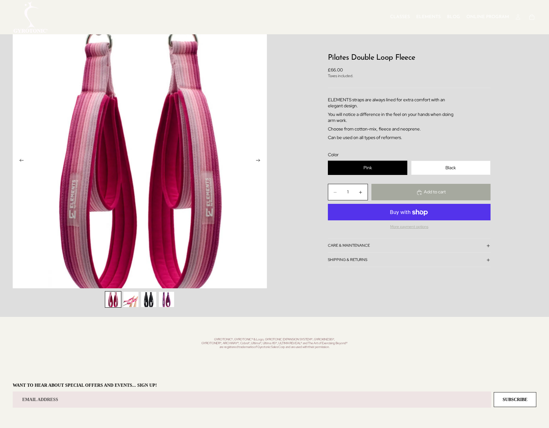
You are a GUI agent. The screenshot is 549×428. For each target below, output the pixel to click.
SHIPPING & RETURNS (347, 259)
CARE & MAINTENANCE (349, 245)
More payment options (409, 226)
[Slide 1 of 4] (113, 299)
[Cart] (532, 17)
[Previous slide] (20, 161)
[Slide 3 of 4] (148, 299)
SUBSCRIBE (515, 399)
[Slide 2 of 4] (131, 299)
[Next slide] (260, 161)
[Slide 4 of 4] (166, 299)
